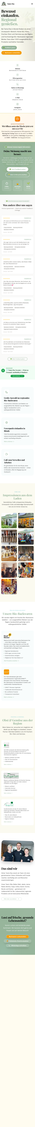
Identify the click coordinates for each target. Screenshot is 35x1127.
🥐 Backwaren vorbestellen (11, 53)
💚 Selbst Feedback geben (17, 359)
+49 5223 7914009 (17, 89)
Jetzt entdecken (16, 376)
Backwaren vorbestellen (17, 937)
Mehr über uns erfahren (10, 899)
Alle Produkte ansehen (10, 661)
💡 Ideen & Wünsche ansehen (17, 175)
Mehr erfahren (8, 697)
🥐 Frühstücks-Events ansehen (17, 941)
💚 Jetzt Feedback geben (17, 169)
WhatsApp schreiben (18, 946)
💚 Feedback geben (9, 47)
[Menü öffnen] (32, 3)
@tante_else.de (17, 109)
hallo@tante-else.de (17, 99)
